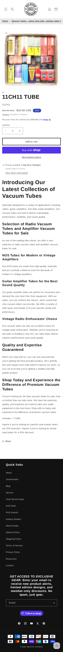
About (9, 473)
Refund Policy (13, 532)
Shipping (5, 114)
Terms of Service (14, 545)
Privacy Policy (13, 552)
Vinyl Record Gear (15, 499)
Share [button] (8, 441)
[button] (6, 9)
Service (9, 492)
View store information (16, 173)
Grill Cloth (11, 506)
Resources (11, 559)
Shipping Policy (13, 539)
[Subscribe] (54, 602)
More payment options (31, 157)
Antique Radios (13, 519)
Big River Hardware (35, 647)
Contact (10, 565)
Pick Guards (12, 512)
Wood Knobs (12, 526)
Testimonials (12, 479)
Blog (8, 486)
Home (5, 21)
